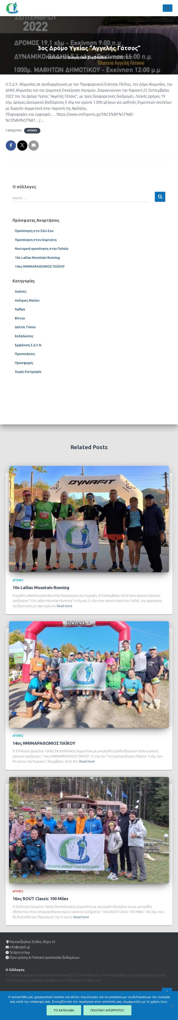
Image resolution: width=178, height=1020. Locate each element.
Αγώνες (32, 130)
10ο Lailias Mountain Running (37, 258)
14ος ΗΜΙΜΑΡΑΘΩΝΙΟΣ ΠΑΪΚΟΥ (40, 266)
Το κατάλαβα (64, 1010)
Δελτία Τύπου (25, 327)
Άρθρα (20, 309)
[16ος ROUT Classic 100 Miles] (89, 830)
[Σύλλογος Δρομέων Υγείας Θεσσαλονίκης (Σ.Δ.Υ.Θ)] (14, 8)
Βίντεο (20, 318)
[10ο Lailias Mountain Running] (89, 519)
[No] (172, 1005)
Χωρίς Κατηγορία (28, 372)
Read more (64, 606)
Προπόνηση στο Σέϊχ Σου (34, 231)
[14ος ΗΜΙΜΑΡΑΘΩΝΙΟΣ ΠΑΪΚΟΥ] (89, 674)
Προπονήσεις (25, 354)
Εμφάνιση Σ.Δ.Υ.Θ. (28, 345)
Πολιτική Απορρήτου (107, 1010)
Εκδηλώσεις (24, 336)
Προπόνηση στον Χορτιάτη (36, 240)
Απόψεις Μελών (27, 300)
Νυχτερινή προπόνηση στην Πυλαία (41, 248)
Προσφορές (24, 363)
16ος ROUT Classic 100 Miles (40, 898)
